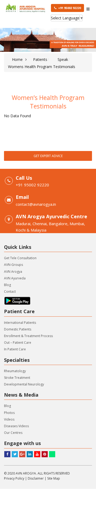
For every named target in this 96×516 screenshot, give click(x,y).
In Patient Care (15, 349)
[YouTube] (37, 454)
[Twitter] (15, 454)
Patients (40, 59)
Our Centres (13, 432)
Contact (10, 291)
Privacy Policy (14, 478)
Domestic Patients (17, 329)
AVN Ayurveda (15, 278)
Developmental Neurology (24, 384)
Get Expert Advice (48, 156)
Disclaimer (36, 478)
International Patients (20, 322)
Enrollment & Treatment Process (28, 336)
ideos (10, 419)
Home (17, 59)
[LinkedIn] (30, 454)
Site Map (53, 478)
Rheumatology (15, 371)
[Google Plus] (22, 454)
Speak (63, 59)
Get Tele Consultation (20, 258)
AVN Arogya (13, 271)
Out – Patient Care (17, 342)
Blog (7, 285)
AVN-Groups (13, 264)
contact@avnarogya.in (36, 204)
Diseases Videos (16, 426)
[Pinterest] (45, 454)
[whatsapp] (52, 454)
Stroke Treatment (17, 377)
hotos (10, 412)
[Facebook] (7, 454)
